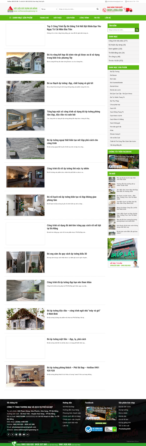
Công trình (84, 18)
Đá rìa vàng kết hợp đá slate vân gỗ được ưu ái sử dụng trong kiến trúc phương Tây (73, 56)
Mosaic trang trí (115, 134)
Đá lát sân (122, 416)
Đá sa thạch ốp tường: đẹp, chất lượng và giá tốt (70, 83)
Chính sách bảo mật (70, 423)
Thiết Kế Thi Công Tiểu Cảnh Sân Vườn (123, 141)
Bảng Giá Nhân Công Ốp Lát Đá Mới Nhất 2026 (127, 208)
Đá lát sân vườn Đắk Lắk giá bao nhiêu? (127, 232)
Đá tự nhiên (123, 413)
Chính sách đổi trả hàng (71, 416)
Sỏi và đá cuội (124, 426)
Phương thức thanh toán (72, 413)
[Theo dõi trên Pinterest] (16, 434)
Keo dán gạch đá (115, 126)
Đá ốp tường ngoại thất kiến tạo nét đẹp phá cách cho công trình (72, 142)
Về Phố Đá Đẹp (68, 407)
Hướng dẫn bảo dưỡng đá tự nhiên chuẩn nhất (126, 184)
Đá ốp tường (123, 410)
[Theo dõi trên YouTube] (24, 434)
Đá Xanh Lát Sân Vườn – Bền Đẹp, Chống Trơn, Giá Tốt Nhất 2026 (127, 197)
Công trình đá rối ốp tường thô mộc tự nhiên (68, 168)
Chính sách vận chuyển (71, 419)
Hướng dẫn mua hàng (71, 410)
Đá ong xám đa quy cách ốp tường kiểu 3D (67, 253)
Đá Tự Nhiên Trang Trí (117, 97)
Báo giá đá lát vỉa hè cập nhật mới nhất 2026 (126, 178)
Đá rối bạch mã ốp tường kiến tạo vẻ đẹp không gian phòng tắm (71, 198)
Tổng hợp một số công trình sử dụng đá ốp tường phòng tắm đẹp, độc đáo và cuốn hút (73, 113)
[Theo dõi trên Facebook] (9, 434)
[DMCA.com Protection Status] (101, 423)
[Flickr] (27, 434)
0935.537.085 (30, 424)
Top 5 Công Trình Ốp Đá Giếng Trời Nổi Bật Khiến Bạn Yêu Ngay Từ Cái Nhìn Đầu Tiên (74, 28)
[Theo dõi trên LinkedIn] (20, 434)
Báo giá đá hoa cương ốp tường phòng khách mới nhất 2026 (127, 220)
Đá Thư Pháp (114, 101)
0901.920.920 (18, 424)
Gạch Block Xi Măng (117, 119)
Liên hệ (108, 18)
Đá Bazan (113, 75)
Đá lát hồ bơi (114, 86)
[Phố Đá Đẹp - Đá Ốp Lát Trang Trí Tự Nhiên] (22, 9)
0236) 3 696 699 (22, 422)
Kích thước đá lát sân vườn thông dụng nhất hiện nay (127, 226)
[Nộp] (97, 9)
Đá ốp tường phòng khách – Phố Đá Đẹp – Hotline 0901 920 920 (73, 369)
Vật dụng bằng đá (115, 145)
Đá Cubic (113, 79)
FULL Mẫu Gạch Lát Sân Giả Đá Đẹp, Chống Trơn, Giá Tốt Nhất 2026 (127, 215)
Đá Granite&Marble (116, 82)
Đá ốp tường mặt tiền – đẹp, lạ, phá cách (66, 339)
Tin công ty (113, 57)
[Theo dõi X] (12, 434)
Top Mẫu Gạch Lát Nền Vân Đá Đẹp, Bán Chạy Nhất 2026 (126, 202)
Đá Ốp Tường (114, 71)
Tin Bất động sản (115, 53)
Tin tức (97, 18)
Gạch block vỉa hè (116, 115)
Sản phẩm (70, 18)
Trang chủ (44, 18)
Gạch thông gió (115, 123)
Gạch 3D (113, 108)
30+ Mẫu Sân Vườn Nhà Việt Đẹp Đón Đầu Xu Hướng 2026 (127, 190)
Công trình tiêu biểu (116, 41)
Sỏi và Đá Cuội (115, 138)
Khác (112, 130)
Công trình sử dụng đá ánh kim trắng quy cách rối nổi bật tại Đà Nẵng (74, 227)
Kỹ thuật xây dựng (115, 45)
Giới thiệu (57, 18)
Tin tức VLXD (114, 61)
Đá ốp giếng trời (125, 423)
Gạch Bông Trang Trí (117, 112)
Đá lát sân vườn (115, 90)
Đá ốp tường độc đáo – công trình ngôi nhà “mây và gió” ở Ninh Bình (73, 312)
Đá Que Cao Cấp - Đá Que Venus (121, 93)
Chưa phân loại (115, 104)
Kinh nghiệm (113, 49)
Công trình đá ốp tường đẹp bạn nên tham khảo (69, 282)
